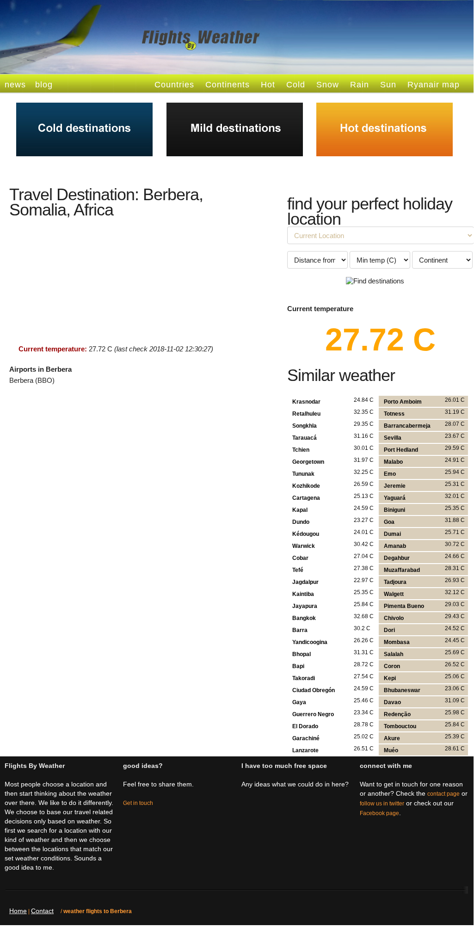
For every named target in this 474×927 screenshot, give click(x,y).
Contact (42, 911)
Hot (268, 84)
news (15, 84)
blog (44, 84)
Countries (174, 84)
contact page (443, 794)
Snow (327, 84)
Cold (295, 84)
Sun (388, 84)
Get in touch (138, 803)
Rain (359, 84)
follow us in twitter (382, 803)
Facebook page (379, 813)
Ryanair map (433, 84)
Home (18, 911)
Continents (227, 84)
